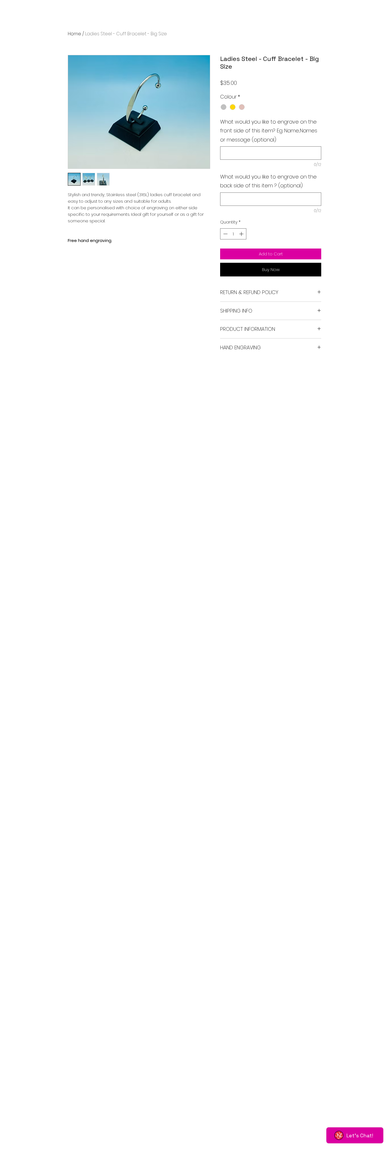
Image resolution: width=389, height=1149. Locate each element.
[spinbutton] (233, 234)
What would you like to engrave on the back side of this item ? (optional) (268, 181)
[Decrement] (225, 234)
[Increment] (242, 234)
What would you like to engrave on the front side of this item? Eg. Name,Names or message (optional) (268, 130)
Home (74, 33)
